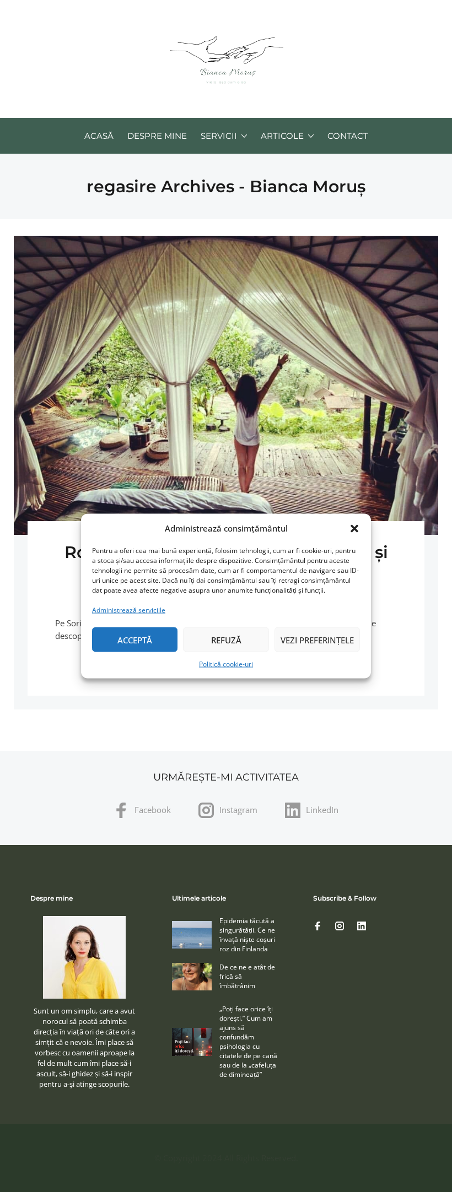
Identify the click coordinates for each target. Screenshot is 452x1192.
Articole (282, 136)
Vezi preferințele (317, 639)
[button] (354, 528)
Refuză (226, 639)
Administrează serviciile (128, 610)
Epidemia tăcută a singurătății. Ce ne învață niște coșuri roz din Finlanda (247, 934)
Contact (347, 136)
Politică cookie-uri (226, 664)
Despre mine (157, 136)
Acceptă (134, 639)
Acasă (99, 136)
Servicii (219, 136)
